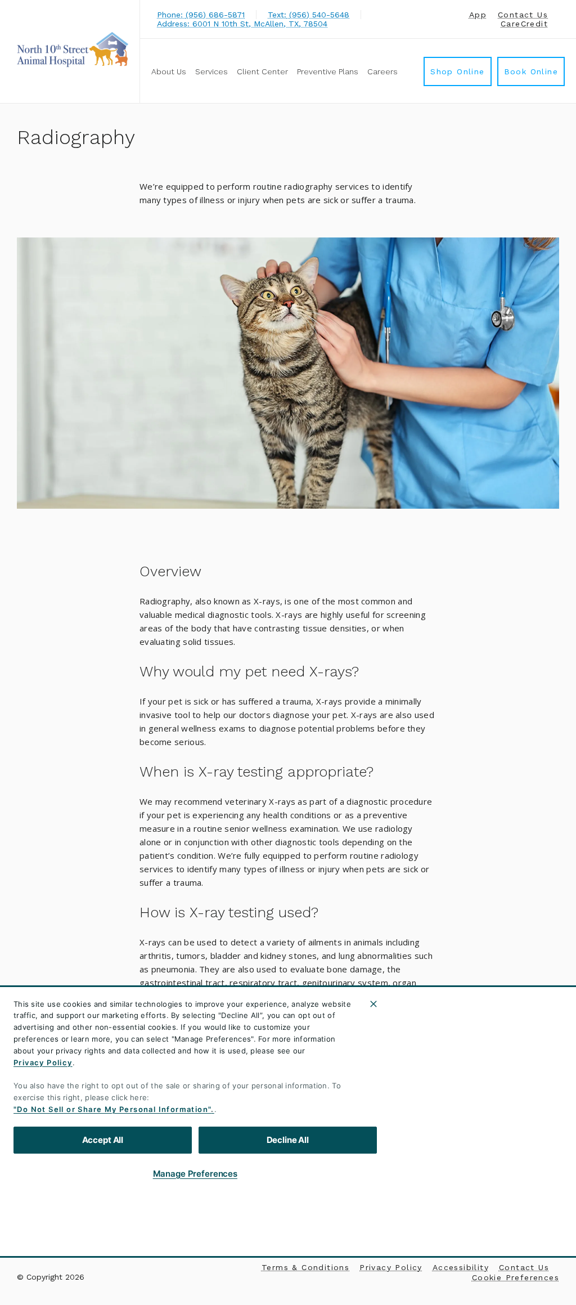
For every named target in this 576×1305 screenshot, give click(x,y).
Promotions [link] (187, 1220)
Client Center (262, 71)
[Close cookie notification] (373, 1004)
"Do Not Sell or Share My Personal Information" (112, 1109)
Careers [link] (382, 71)
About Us (168, 71)
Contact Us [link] (523, 14)
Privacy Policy (43, 1062)
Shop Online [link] (457, 71)
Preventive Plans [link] (327, 71)
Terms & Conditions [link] (305, 1267)
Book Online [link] (531, 71)
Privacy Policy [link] (390, 1267)
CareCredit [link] (524, 23)
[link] (72, 50)
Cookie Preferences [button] (515, 1277)
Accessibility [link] (461, 1267)
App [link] (478, 14)
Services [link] (211, 71)
